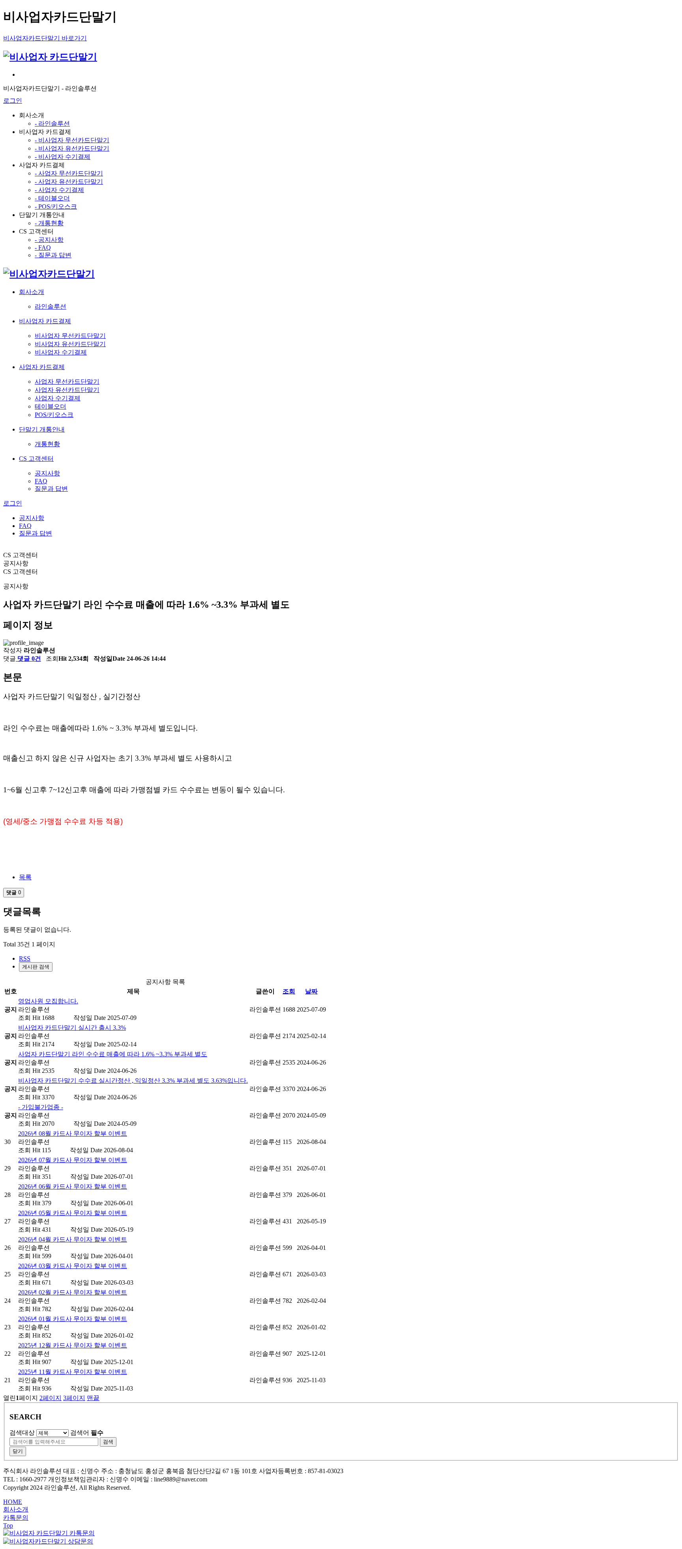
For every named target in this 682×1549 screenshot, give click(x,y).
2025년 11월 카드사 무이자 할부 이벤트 (72, 1371)
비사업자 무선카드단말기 (70, 335)
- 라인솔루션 (52, 123)
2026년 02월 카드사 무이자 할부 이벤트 (72, 1292)
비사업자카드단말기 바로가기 (45, 38)
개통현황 (47, 444)
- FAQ (43, 247)
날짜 (311, 991)
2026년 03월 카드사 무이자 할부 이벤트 (72, 1266)
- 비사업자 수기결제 (62, 156)
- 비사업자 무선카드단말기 (72, 140)
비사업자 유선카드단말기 (70, 344)
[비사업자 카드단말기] (50, 57)
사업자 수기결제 (58, 398)
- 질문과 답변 (53, 255)
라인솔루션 (50, 306)
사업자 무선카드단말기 (67, 381)
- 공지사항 (49, 239)
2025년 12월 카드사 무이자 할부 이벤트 (72, 1345)
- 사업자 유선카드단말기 (69, 181)
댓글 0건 (28, 658)
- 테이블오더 (52, 198)
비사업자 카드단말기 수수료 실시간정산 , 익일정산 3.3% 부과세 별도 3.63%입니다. (133, 1080)
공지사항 (47, 473)
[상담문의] (48, 1541)
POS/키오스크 (54, 414)
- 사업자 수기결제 (59, 190)
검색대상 (22, 1432)
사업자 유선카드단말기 (67, 389)
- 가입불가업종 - (40, 1107)
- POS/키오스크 (56, 206)
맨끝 (93, 1397)
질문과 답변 (51, 488)
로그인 (12, 100)
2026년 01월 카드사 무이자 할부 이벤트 (72, 1318)
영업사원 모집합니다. (48, 1001)
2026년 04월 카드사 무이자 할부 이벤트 (72, 1239)
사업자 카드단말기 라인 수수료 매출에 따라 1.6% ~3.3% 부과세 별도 (112, 1054)
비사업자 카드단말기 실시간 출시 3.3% (72, 1027)
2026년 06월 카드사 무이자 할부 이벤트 (72, 1186)
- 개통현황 (49, 223)
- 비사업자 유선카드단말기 (72, 148)
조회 (289, 991)
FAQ (41, 481)
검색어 (86, 1432)
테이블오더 (50, 406)
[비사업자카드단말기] (49, 274)
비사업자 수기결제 (61, 352)
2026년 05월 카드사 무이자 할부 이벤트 (72, 1213)
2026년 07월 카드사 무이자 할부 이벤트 (72, 1160)
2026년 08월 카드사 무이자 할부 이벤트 (72, 1133)
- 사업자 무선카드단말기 (69, 173)
